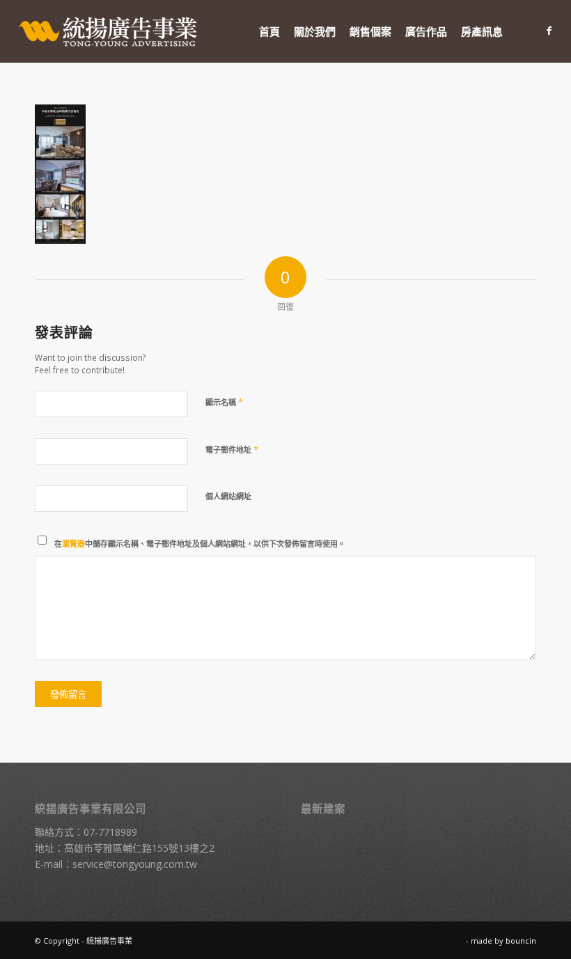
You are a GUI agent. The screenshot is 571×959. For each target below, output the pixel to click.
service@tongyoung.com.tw (134, 864)
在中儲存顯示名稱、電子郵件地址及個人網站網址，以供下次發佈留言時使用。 (199, 543)
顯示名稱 (224, 402)
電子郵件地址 (231, 449)
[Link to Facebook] (549, 30)
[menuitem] (269, 31)
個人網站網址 (228, 496)
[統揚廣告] (108, 31)
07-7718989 (110, 832)
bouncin (521, 940)
